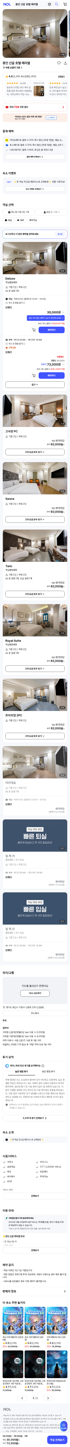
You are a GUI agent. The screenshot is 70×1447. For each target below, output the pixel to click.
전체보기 (61, 76)
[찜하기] (59, 63)
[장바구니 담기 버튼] (34, 330)
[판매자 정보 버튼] (64, 1291)
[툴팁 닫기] (63, 318)
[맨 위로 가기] (63, 1427)
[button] (37, 4)
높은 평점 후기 (21, 1071)
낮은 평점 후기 (48, 1071)
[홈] (7, 4)
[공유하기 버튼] (65, 63)
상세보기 (8, 307)
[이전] (22, 1398)
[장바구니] (65, 4)
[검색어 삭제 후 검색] (49, 4)
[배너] (35, 117)
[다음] (48, 1398)
